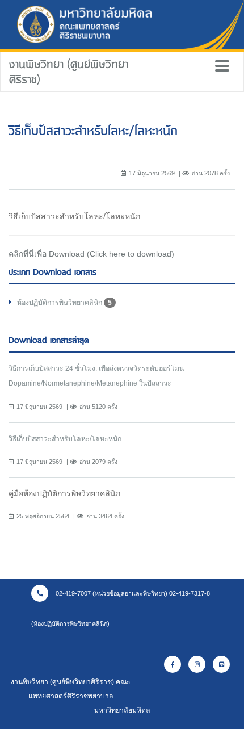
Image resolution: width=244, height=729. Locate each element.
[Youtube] (221, 664)
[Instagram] (196, 664)
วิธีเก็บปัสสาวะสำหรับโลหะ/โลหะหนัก (65, 439)
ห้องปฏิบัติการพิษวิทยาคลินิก (64, 303)
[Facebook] (172, 664)
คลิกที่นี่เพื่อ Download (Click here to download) (91, 253)
